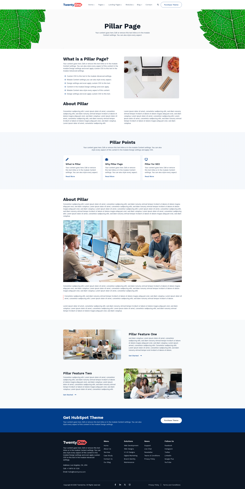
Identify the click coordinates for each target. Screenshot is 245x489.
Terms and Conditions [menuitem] (171, 485)
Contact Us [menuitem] (108, 459)
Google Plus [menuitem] (169, 459)
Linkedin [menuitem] (168, 456)
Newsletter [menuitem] (148, 452)
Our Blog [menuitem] (107, 462)
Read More (70, 176)
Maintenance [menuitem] (129, 462)
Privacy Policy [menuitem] (149, 459)
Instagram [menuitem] (169, 449)
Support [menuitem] (147, 445)
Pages (100, 5)
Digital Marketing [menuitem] (130, 456)
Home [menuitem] (106, 445)
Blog (138, 5)
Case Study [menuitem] (108, 456)
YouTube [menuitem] (168, 462)
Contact (148, 5)
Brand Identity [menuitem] (129, 459)
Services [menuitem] (107, 452)
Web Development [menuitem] (131, 445)
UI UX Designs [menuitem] (129, 452)
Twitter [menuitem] (167, 452)
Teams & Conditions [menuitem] (152, 456)
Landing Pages (114, 5)
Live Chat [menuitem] (148, 449)
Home (90, 5)
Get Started (135, 356)
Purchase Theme (171, 5)
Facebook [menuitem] (168, 445)
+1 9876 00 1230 (73, 468)
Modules (129, 5)
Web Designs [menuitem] (129, 449)
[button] (158, 5)
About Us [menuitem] (107, 449)
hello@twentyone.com (77, 472)
